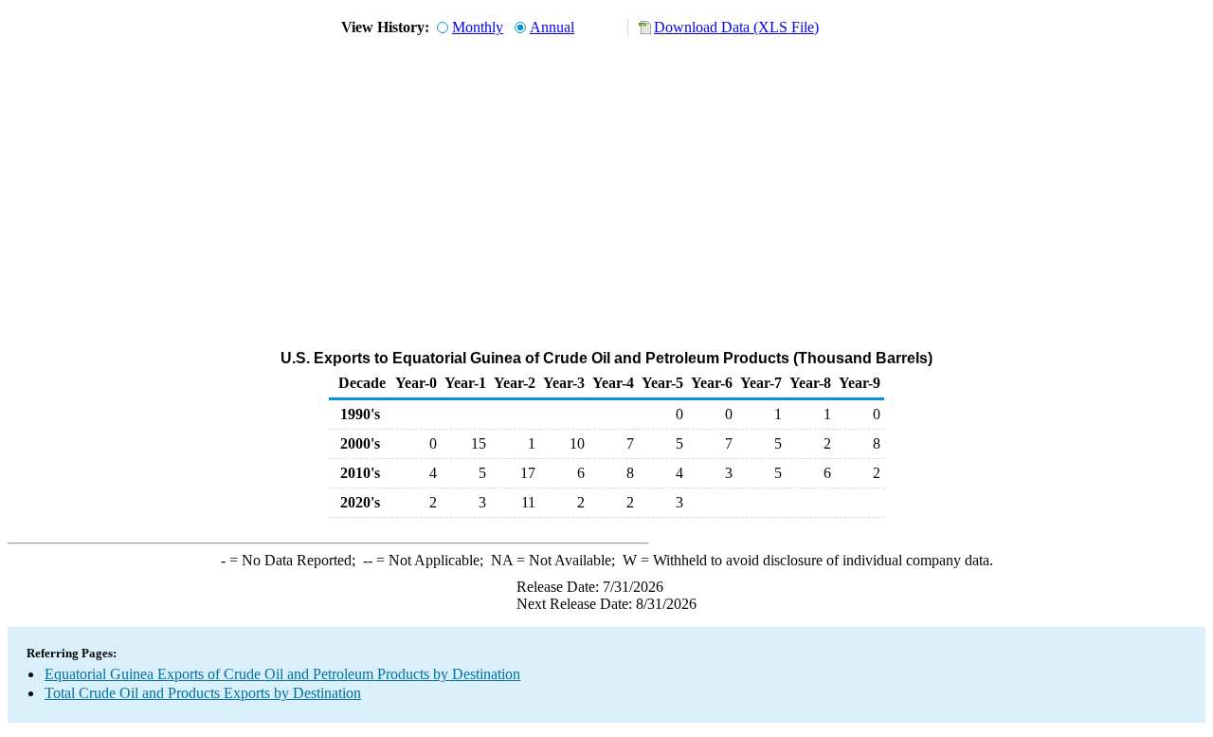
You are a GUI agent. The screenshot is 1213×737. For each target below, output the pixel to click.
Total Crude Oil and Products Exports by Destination (203, 693)
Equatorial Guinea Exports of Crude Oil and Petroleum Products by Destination (282, 674)
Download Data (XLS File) (736, 27)
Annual (552, 27)
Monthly (477, 27)
